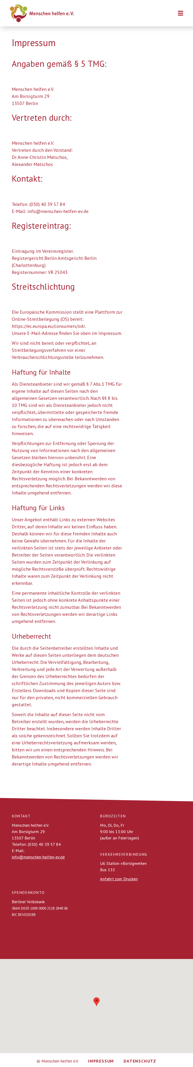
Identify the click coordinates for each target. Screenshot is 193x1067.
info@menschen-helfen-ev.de (38, 857)
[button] (96, 1001)
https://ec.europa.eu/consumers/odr (48, 326)
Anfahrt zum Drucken (119, 879)
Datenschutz (140, 1061)
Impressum (101, 1061)
